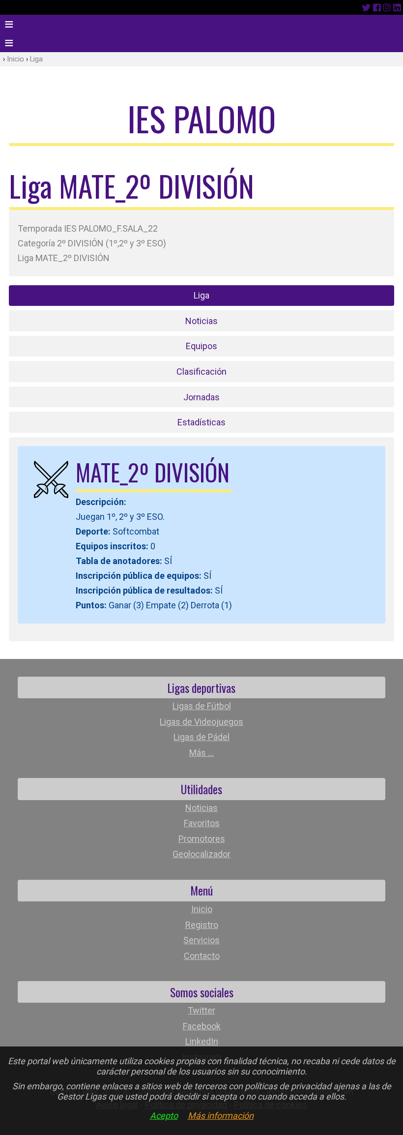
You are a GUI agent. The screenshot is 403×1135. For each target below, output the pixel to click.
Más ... (201, 752)
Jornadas (201, 397)
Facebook (202, 1026)
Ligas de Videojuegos (201, 722)
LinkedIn (201, 1041)
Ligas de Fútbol (202, 706)
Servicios (201, 940)
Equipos (201, 346)
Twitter (201, 1010)
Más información (221, 1115)
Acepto (164, 1115)
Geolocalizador (201, 854)
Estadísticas (201, 422)
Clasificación (201, 371)
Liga (36, 59)
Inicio (15, 59)
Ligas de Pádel (201, 737)
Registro (201, 925)
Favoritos (202, 823)
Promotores (201, 839)
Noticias (201, 321)
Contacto (202, 956)
